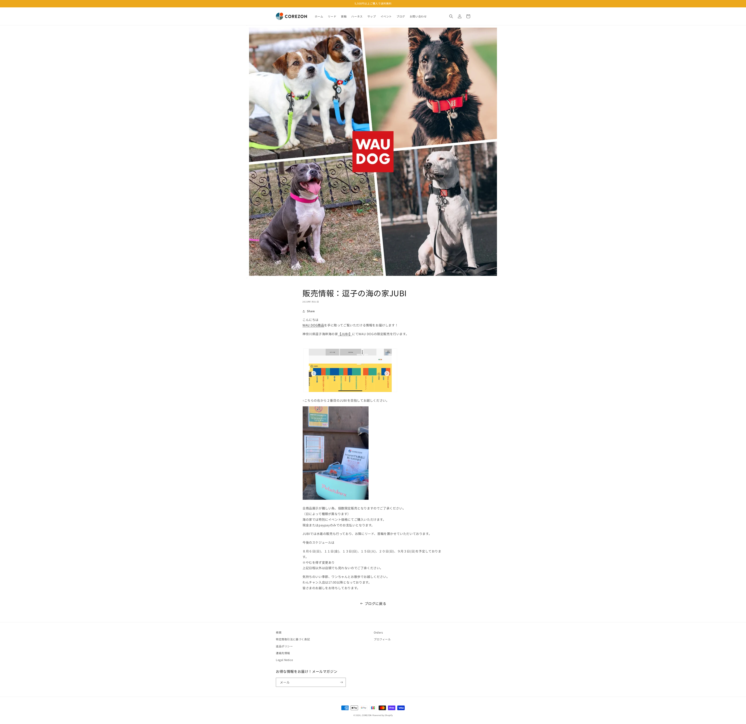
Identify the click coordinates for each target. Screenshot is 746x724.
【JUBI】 (345, 333)
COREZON (367, 715)
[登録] (341, 682)
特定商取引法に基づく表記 (293, 639)
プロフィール (382, 639)
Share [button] (311, 311)
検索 (278, 632)
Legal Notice (284, 660)
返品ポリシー (284, 646)
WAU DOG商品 (313, 325)
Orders (378, 632)
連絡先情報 (283, 653)
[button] (451, 16)
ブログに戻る (375, 603)
